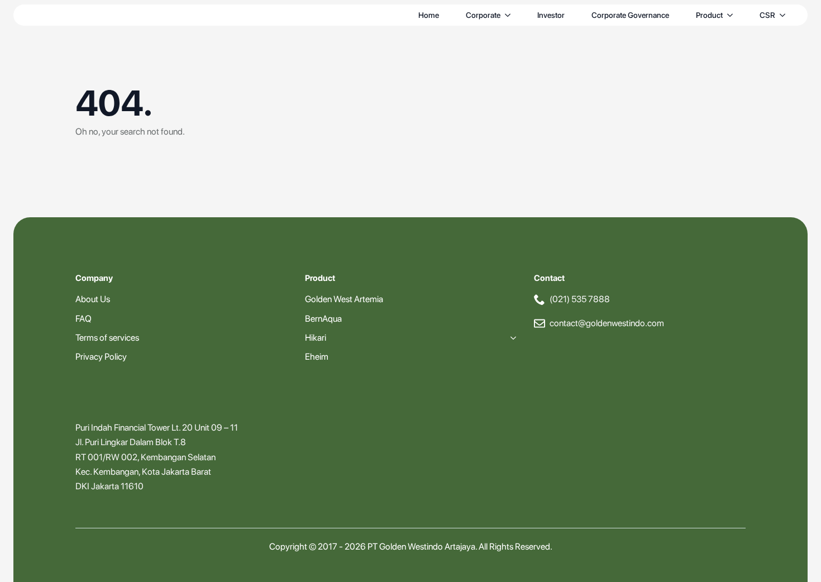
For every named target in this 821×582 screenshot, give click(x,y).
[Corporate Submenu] (509, 15)
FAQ (83, 318)
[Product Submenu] (732, 15)
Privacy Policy (101, 356)
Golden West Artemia (344, 299)
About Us (92, 299)
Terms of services (107, 337)
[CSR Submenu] (784, 15)
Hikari (315, 337)
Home (428, 15)
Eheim (316, 356)
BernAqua (323, 318)
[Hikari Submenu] (511, 338)
